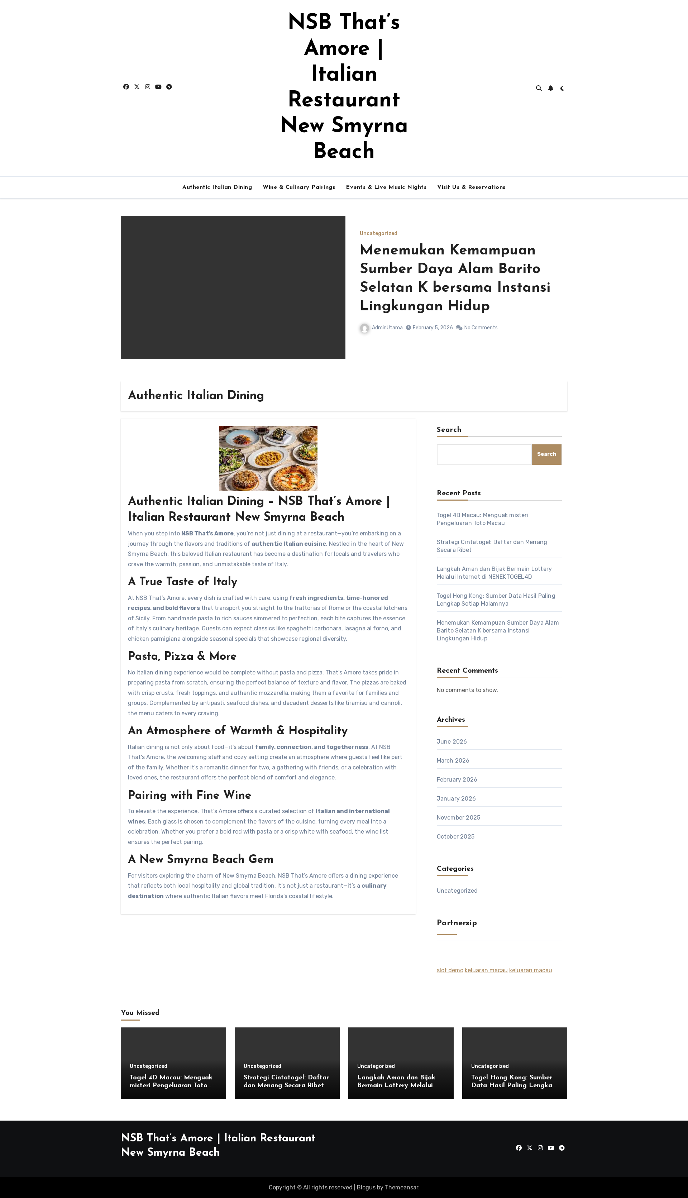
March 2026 (453, 760)
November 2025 (459, 817)
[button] (557, 297)
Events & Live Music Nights (386, 187)
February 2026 (457, 779)
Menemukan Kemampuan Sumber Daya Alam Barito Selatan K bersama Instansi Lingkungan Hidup (498, 630)
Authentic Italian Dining (217, 187)
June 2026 (452, 741)
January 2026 (456, 798)
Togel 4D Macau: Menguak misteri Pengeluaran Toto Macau (171, 1086)
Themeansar (401, 1187)
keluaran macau (486, 970)
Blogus (366, 1187)
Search (449, 430)
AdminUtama (387, 328)
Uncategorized (378, 233)
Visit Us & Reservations (471, 187)
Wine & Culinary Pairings (299, 187)
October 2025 (455, 836)
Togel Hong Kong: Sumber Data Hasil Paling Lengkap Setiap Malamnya (513, 1086)
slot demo (450, 970)
